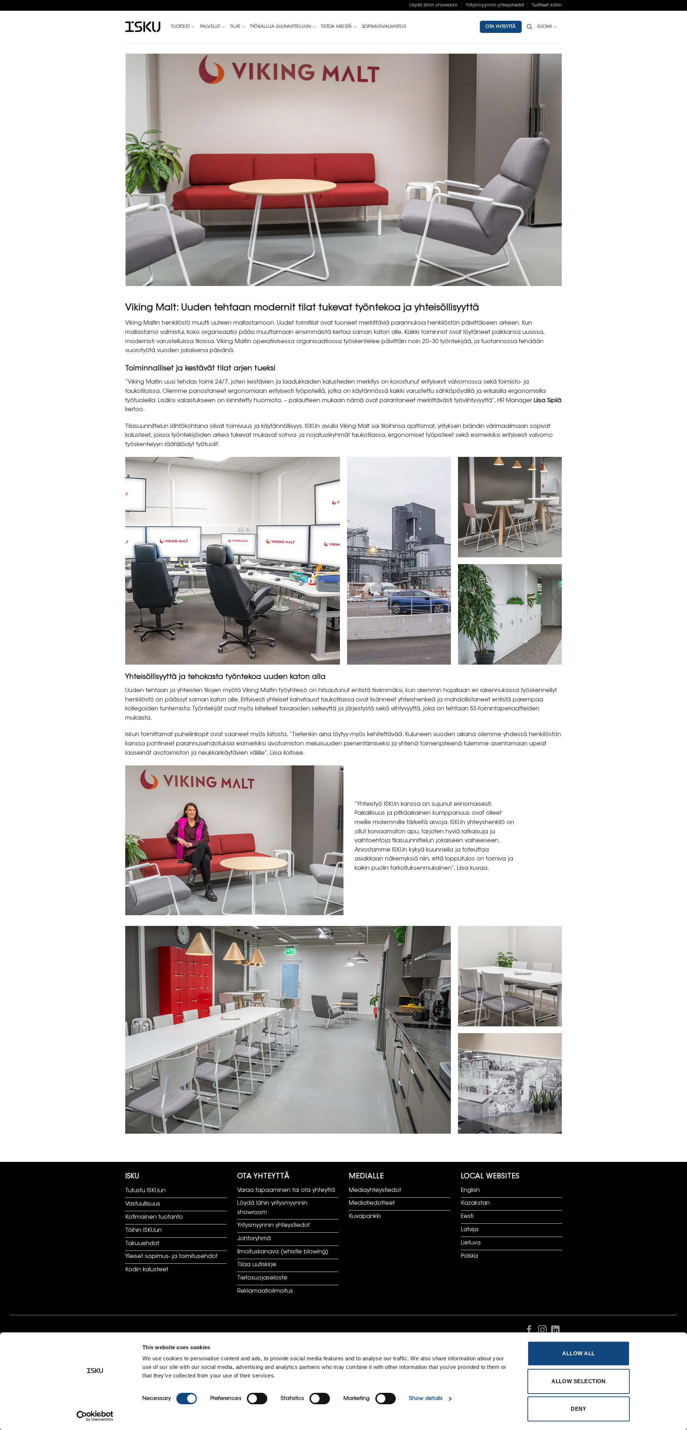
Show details (426, 1398)
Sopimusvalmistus (384, 27)
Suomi (544, 27)
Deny (578, 1409)
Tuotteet (180, 27)
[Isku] (142, 27)
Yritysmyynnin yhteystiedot (495, 5)
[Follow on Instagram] (542, 1331)
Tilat (235, 27)
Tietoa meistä (336, 27)
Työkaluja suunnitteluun (280, 27)
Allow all (578, 1353)
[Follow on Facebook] (529, 1331)
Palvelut (210, 27)
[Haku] (529, 27)
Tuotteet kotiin (547, 5)
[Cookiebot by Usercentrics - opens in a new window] (95, 1416)
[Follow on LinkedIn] (555, 1331)
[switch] (257, 1398)
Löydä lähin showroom (433, 5)
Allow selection (578, 1381)
